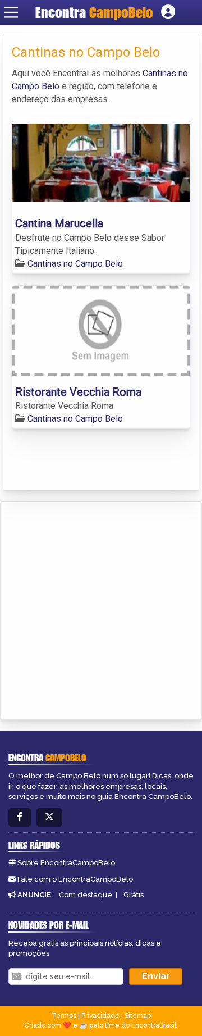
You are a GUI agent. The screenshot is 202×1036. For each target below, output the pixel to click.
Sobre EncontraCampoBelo (66, 863)
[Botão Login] (168, 12)
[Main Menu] (11, 12)
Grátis (133, 895)
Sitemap (138, 1016)
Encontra (94, 12)
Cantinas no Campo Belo (75, 263)
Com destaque (85, 895)
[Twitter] (49, 817)
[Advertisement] (101, 609)
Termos (64, 1016)
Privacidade (100, 1016)
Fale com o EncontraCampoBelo (75, 879)
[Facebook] (19, 817)
